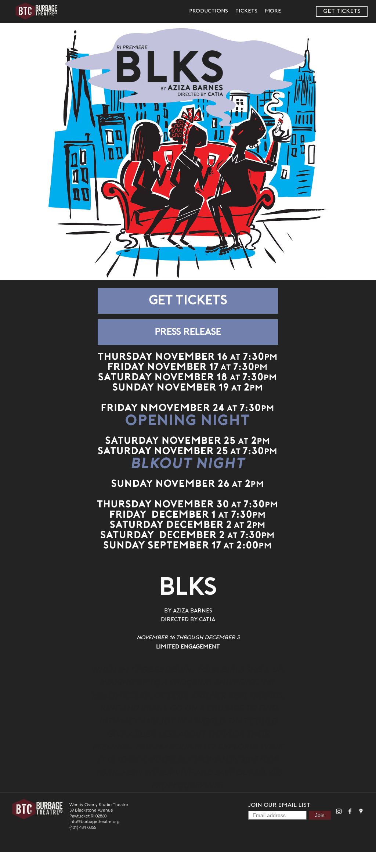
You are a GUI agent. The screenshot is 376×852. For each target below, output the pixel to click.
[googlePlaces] (361, 811)
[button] (208, 11)
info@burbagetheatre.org (94, 821)
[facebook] (350, 811)
